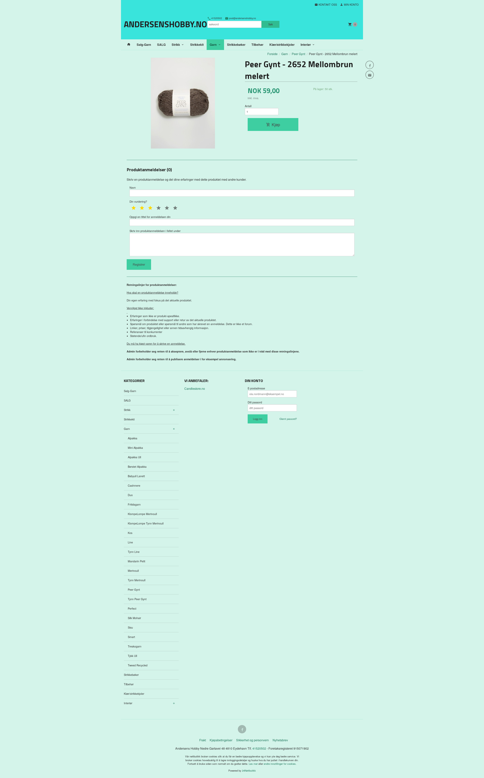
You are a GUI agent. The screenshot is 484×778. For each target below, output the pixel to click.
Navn (133, 187)
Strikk (176, 44)
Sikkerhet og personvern (252, 740)
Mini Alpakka (135, 448)
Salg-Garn (144, 44)
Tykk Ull (132, 656)
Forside (272, 54)
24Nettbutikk (249, 770)
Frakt (202, 740)
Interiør (306, 44)
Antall (248, 106)
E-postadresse (256, 388)
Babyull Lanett (136, 476)
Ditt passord (255, 402)
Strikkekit (197, 44)
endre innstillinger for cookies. (280, 764)
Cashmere (134, 485)
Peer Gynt (134, 589)
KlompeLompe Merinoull (142, 514)
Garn (213, 44)
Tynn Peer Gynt (137, 599)
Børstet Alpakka (137, 466)
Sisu (130, 627)
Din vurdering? (138, 201)
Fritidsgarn (134, 504)
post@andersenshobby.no (242, 18)
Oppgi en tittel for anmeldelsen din (150, 217)
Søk (270, 24)
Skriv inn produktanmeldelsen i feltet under (155, 231)
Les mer (253, 764)
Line (130, 542)
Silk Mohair (134, 618)
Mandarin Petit (136, 561)
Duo (130, 495)
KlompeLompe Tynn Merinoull (146, 523)
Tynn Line (134, 552)
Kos (130, 533)
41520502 (216, 18)
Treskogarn (134, 646)
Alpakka (132, 438)
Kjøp (276, 124)
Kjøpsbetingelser (221, 740)
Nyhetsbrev (280, 740)
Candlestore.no (194, 388)
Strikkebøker (236, 44)
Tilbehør (257, 44)
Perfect (132, 608)
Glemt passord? (288, 419)
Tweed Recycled (137, 665)
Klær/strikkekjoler (282, 44)
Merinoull (133, 571)
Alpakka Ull (134, 457)
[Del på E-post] (369, 75)
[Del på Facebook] (369, 65)
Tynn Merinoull (136, 580)
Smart (131, 637)
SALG (161, 44)
